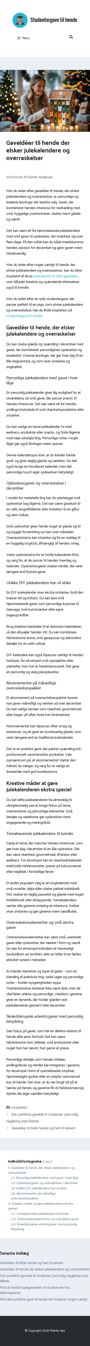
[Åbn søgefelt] (70, 37)
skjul (47, 1161)
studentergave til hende (24, 316)
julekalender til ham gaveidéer (55, 276)
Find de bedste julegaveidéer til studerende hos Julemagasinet (35, 1290)
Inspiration (19, 1107)
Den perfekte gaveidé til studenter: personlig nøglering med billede (44, 1278)
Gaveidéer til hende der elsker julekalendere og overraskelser (45, 1269)
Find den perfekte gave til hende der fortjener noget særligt (43, 1299)
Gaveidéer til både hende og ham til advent (43, 1128)
